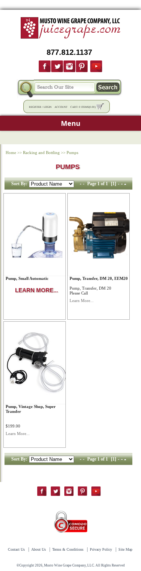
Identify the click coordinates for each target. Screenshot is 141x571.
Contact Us (16, 549)
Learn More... (82, 300)
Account (61, 107)
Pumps (72, 152)
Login (48, 107)
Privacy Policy (101, 549)
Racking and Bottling (41, 152)
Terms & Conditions (67, 549)
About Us (38, 549)
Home (11, 152)
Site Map (125, 549)
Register (35, 107)
